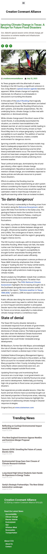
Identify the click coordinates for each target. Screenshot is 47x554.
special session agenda (27, 88)
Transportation (11, 533)
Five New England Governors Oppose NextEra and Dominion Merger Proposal (22, 438)
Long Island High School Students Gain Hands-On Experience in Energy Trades (22, 474)
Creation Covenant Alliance (23, 11)
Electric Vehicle (11, 519)
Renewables (10, 530)
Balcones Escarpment (28, 207)
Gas (7, 525)
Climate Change (11, 517)
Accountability (11, 514)
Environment (10, 522)
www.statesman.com (24, 407)
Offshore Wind (11, 527)
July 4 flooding (23, 101)
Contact (8, 547)
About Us (9, 544)
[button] (23, 3)
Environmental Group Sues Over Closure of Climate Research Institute (20, 462)
